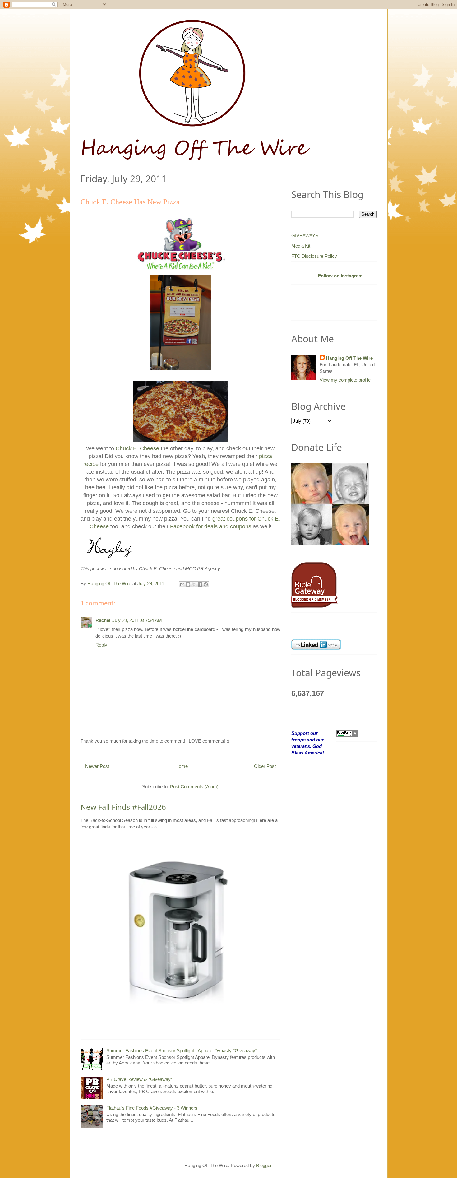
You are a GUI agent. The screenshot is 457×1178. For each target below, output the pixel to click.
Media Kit (300, 245)
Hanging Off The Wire (349, 358)
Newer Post (97, 766)
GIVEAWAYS (304, 235)
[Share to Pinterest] (206, 584)
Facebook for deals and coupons (210, 526)
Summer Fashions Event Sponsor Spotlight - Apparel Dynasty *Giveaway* (181, 1050)
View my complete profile (345, 380)
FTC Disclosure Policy (314, 256)
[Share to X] (194, 584)
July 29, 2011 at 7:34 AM (137, 620)
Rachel (102, 620)
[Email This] (182, 584)
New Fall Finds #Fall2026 (123, 807)
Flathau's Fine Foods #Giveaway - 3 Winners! (152, 1108)
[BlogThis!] (188, 584)
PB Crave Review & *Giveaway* (139, 1079)
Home (181, 766)
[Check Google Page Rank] (347, 733)
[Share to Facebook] (200, 584)
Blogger (263, 1165)
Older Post (265, 766)
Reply (101, 644)
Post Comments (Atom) (194, 786)
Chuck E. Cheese (137, 448)
